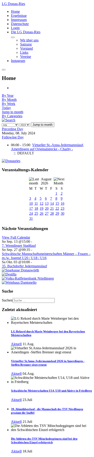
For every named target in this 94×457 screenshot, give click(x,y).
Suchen (7, 300)
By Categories (12, 116)
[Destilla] (9, 274)
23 (62, 208)
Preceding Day (12, 129)
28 (52, 213)
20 (47, 208)
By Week (8, 104)
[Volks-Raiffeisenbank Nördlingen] (28, 278)
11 (36, 203)
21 (52, 208)
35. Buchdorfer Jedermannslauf (24, 266)
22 (57, 208)
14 (52, 203)
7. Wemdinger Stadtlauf (19, 246)
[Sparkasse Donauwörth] (20, 270)
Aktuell (16, 344)
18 (36, 208)
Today (6, 108)
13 (47, 203)
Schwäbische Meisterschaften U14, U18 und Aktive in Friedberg (51, 390)
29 (57, 213)
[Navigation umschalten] (13, 37)
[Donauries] (11, 161)
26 (41, 213)
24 (31, 213)
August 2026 (46, 181)
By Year (7, 95)
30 (62, 213)
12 (41, 203)
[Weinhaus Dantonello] (19, 282)
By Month (9, 100)
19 (41, 208)
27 (47, 213)
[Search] (8, 120)
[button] (25, 32)
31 (31, 218)
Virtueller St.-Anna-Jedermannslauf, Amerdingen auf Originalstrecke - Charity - (47, 147)
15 (57, 203)
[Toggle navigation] (3, 69)
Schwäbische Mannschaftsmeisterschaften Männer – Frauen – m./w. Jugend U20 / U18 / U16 (46, 256)
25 (36, 213)
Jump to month (12, 112)
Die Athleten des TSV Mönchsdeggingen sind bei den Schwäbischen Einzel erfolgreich (44, 440)
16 (62, 203)
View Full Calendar (16, 237)
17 (31, 208)
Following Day (13, 137)
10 (31, 203)
